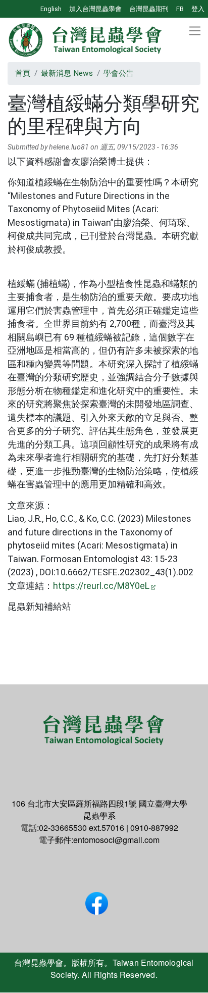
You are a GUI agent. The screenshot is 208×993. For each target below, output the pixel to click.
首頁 (22, 73)
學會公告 (118, 73)
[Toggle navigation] (194, 31)
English (51, 9)
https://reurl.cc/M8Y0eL (101, 586)
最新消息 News (67, 73)
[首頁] (86, 40)
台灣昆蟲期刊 (149, 9)
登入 (197, 9)
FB (180, 9)
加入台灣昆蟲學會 (95, 9)
